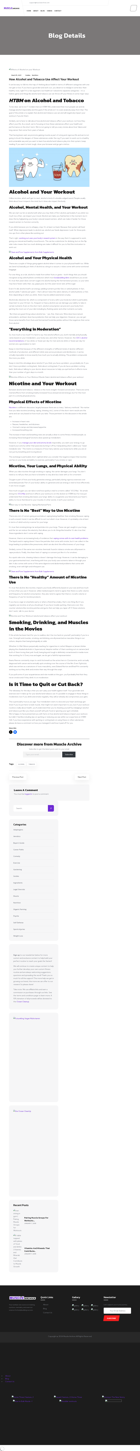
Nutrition (35, 75)
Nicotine (12, 407)
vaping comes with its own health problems (70, 538)
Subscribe (69, 754)
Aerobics (16, 836)
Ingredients (17, 883)
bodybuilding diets (61, 278)
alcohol (21, 764)
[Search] (51, 808)
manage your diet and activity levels (36, 443)
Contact (57, 11)
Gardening (17, 869)
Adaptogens (18, 830)
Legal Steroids (19, 889)
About (35, 11)
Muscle (16, 896)
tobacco (32, 764)
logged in (28, 794)
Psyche (16, 916)
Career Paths (18, 849)
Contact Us (47, 1312)
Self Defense (18, 922)
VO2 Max (21, 494)
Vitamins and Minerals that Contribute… (37, 1250)
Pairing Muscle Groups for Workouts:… (36, 1219)
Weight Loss (18, 936)
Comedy (16, 856)
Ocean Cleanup (23, 1001)
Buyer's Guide (18, 843)
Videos (49, 11)
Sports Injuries (19, 929)
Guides (27, 75)
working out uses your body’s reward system (37, 238)
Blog (43, 11)
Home (29, 11)
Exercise (16, 863)
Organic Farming (19, 909)
